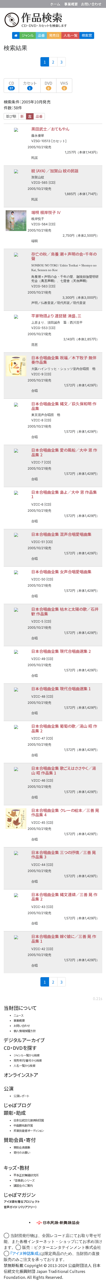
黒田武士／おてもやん (50, 129)
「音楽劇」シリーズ (24, 1180)
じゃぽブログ (17, 1105)
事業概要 (71, 3)
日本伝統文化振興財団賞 (29, 1120)
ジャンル (28, 35)
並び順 (11, 116)
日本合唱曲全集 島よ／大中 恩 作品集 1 (64, 494)
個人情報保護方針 (25, 1031)
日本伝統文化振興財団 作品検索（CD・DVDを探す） (53, 21)
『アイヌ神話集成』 (25, 1253)
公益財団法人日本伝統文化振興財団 (7, 3)
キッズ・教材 (16, 1167)
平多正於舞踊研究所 (26, 1175)
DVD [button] (48, 85)
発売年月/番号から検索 (28, 1060)
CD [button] (11, 85)
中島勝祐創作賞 (23, 1125)
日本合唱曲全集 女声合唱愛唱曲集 (61, 572)
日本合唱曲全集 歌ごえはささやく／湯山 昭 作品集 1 (63, 770)
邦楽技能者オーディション (29, 1130)
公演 (9, 1088)
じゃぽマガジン (19, 1194)
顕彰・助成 (15, 1112)
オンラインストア (21, 1074)
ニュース (18, 1015)
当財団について (20, 1007)
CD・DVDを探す (20, 1047)
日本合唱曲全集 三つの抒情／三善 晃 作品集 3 (63, 854)
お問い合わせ (91, 3)
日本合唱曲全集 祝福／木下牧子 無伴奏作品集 (63, 360)
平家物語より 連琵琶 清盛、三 (56, 316)
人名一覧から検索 (24, 1065)
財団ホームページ (56, 3)
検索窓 (87, 35)
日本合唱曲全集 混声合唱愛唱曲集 (61, 534)
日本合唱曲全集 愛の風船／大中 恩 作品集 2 (64, 452)
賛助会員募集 (22, 1147)
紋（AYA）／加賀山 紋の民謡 (54, 171)
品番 (41, 35)
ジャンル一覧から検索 (26, 1055)
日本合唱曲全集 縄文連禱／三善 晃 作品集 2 (64, 896)
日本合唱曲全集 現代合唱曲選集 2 (61, 651)
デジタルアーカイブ (24, 1040)
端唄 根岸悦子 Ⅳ (46, 212)
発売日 (54, 35)
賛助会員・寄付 (20, 1139)
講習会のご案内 (23, 1185)
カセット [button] (29, 85)
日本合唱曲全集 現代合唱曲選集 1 (61, 688)
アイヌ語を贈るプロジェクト (22, 1201)
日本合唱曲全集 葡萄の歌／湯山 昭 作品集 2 (64, 728)
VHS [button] (64, 85)
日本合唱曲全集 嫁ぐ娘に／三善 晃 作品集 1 (63, 938)
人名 (70, 35)
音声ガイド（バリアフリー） (20, 1207)
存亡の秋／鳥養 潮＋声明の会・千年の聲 (64, 256)
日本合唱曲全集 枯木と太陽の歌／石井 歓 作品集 (65, 611)
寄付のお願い (22, 1152)
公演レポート (21, 1096)
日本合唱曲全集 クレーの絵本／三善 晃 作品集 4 (65, 812)
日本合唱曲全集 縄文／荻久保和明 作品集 (63, 406)
